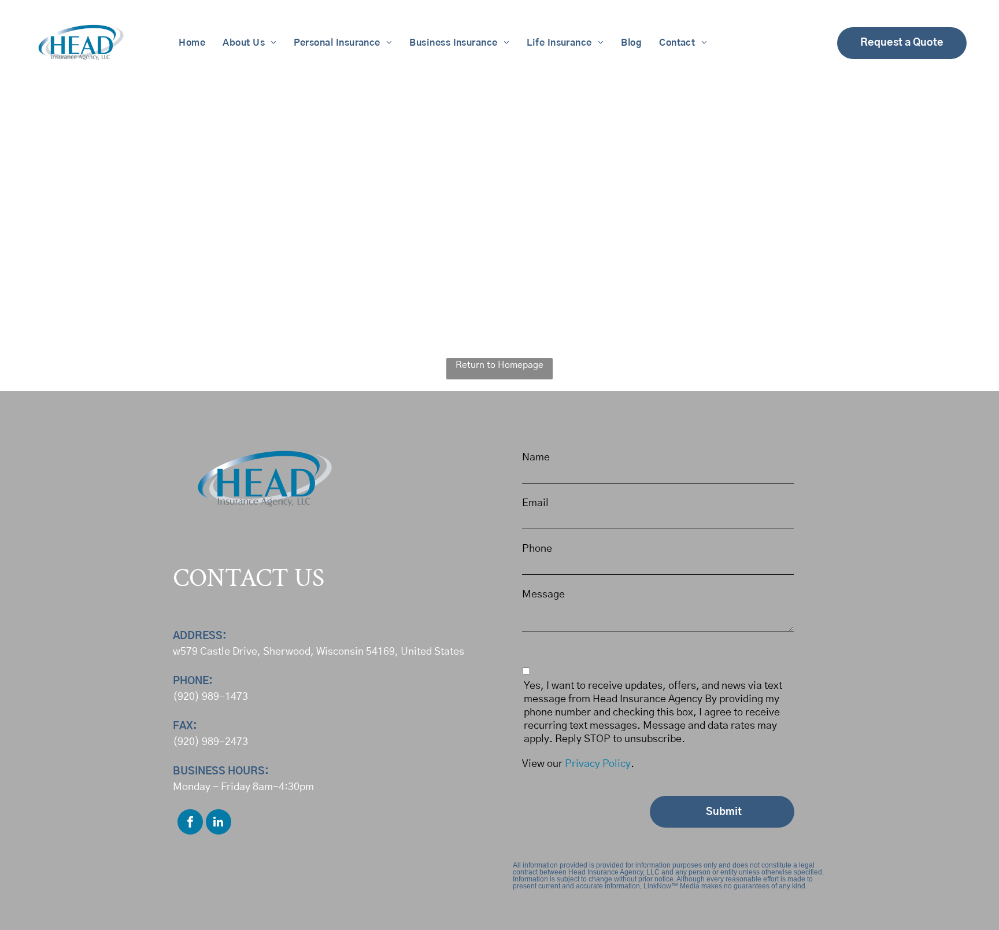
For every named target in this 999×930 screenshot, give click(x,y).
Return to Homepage (499, 365)
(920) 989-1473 (210, 697)
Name (536, 457)
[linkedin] (218, 823)
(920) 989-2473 (210, 742)
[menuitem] (192, 42)
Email (535, 503)
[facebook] (190, 823)
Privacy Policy (598, 764)
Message (543, 594)
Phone (537, 549)
